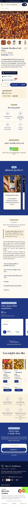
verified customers (12, 1)
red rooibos (11, 255)
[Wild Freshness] (19, 364)
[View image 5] (25, 42)
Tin (9, 381)
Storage (6, 281)
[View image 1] (3, 42)
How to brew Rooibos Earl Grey (12, 270)
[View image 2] (9, 42)
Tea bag (5, 381)
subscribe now (13, 449)
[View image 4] (20, 42)
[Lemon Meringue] (7, 364)
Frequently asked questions (13, 286)
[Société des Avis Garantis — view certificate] (14, 341)
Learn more (15, 96)
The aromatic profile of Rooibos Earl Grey (11, 264)
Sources (6, 290)
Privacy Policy (14, 455)
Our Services (5, 485)
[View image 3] (14, 42)
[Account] (19, 4)
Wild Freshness (17, 375)
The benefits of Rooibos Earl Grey (13, 276)
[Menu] (2, 4)
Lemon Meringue (6, 375)
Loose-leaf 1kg (7, 384)
